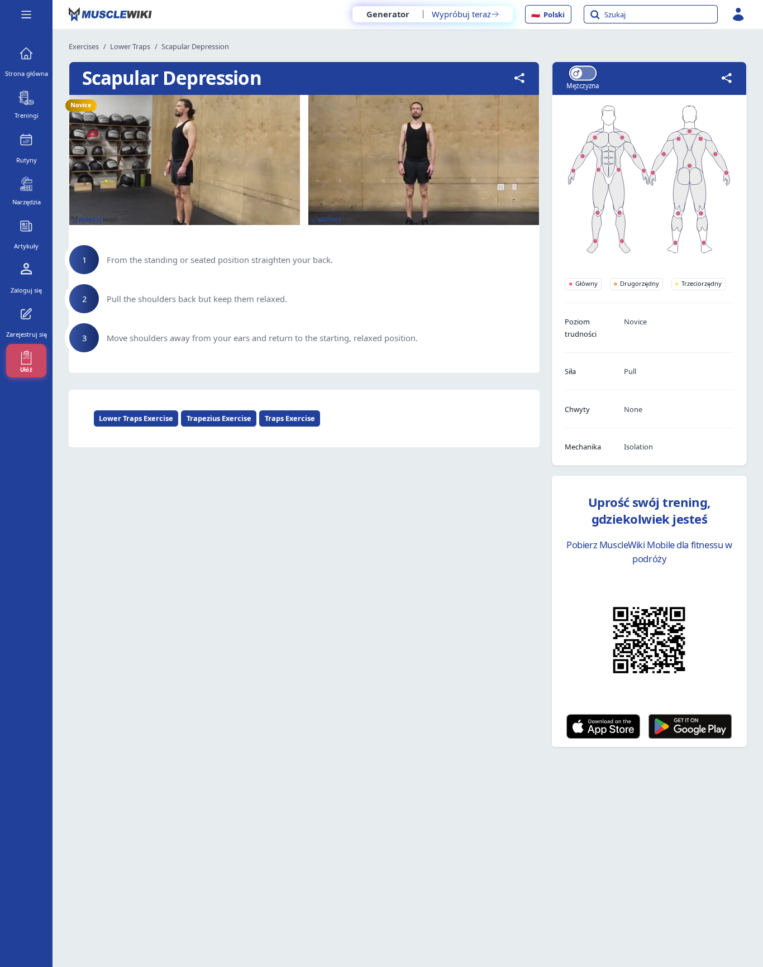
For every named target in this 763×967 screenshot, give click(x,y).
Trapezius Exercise (219, 418)
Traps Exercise (290, 418)
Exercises (84, 46)
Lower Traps (130, 46)
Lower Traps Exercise (136, 418)
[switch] (582, 72)
